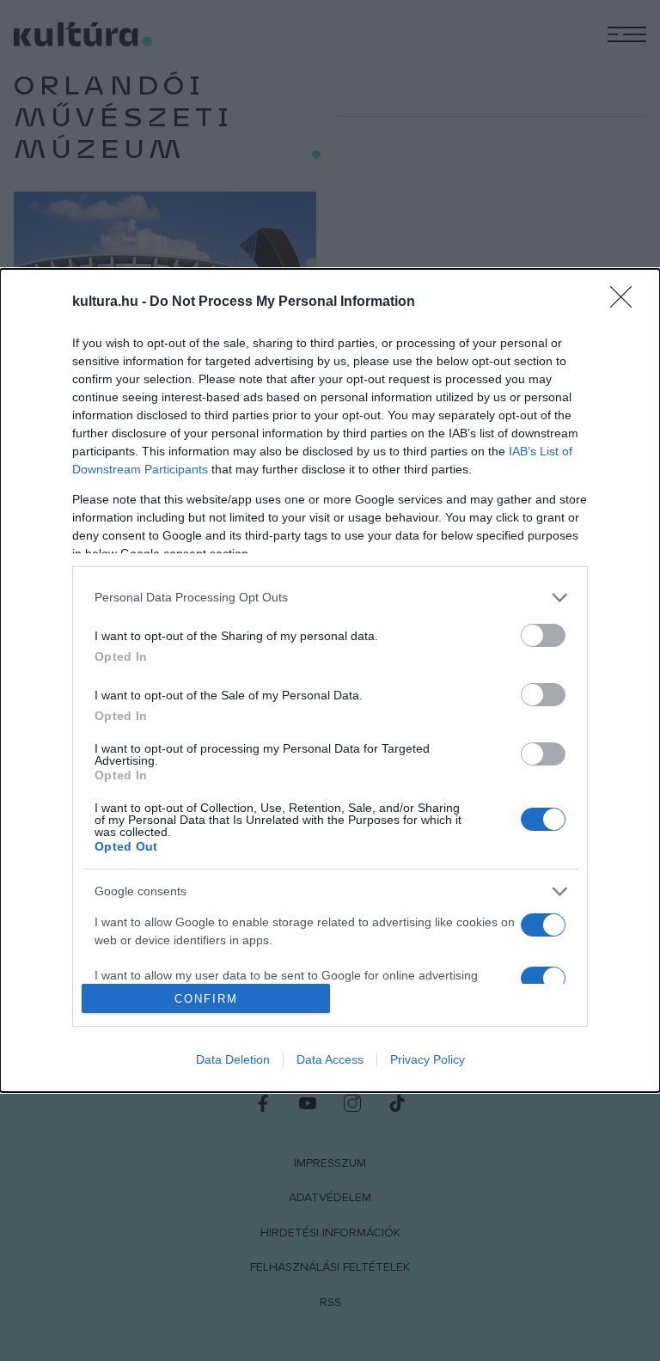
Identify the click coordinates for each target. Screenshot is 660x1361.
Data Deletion (233, 1059)
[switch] (543, 635)
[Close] (626, 302)
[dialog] (330, 680)
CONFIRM (206, 998)
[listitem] (330, 598)
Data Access (330, 1059)
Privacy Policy (427, 1059)
